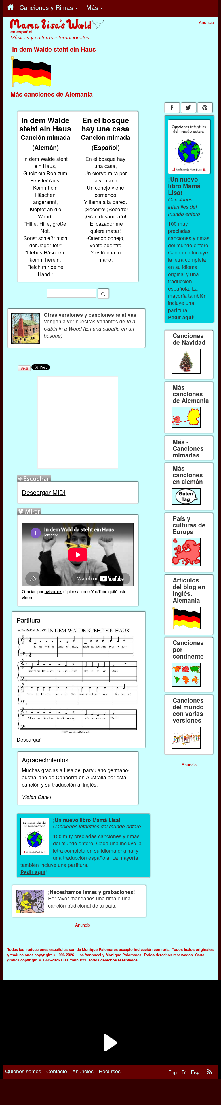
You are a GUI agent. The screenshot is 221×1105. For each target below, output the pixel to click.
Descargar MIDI (44, 492)
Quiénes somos (23, 1071)
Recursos (110, 1071)
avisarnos (53, 591)
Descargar (29, 739)
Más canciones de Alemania (51, 94)
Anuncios (83, 1071)
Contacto (56, 1071)
